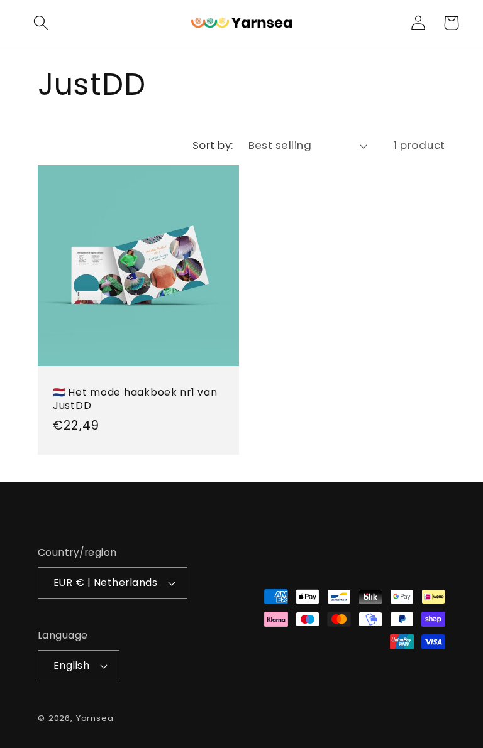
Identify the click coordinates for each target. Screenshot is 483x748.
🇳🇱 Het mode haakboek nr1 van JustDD (135, 399)
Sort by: (212, 145)
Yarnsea (95, 718)
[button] (40, 23)
